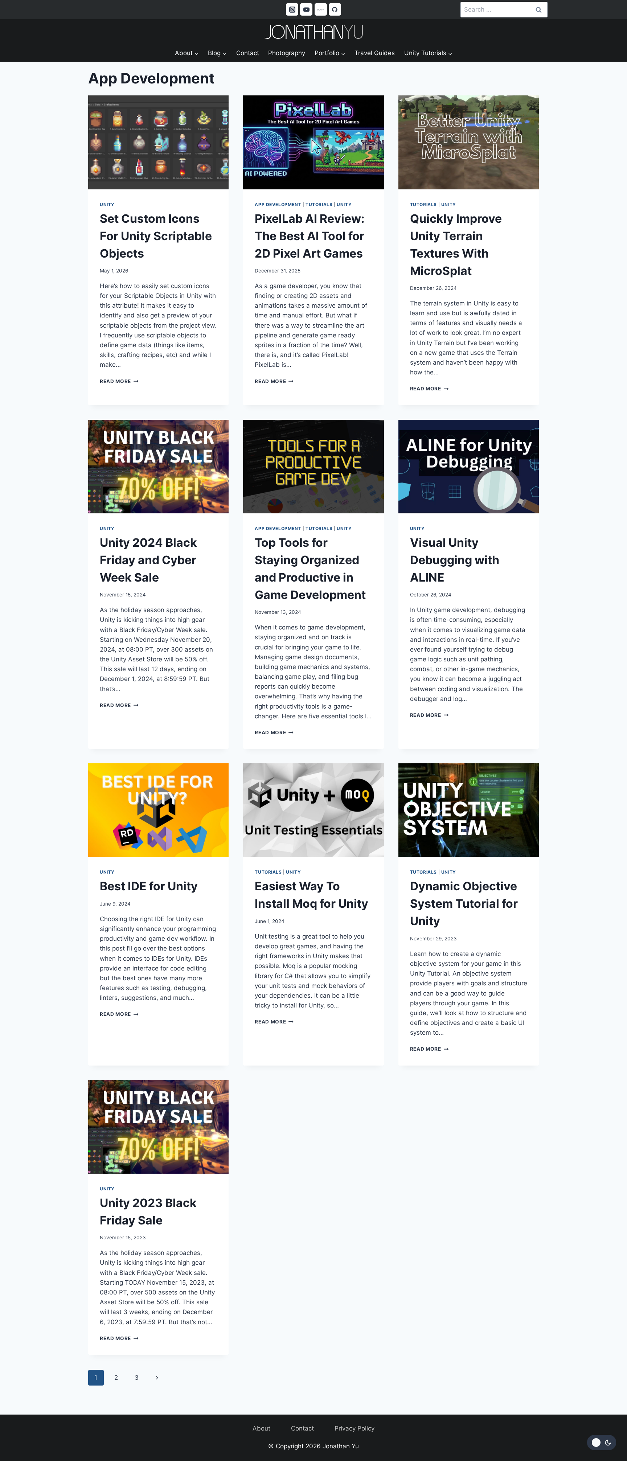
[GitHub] (335, 9)
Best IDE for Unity (149, 886)
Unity (107, 204)
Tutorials (319, 204)
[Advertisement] (313, 1134)
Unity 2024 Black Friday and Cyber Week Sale (148, 559)
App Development (278, 204)
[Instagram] (292, 9)
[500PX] (321, 9)
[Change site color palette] (601, 1442)
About (261, 1428)
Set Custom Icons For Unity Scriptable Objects (156, 236)
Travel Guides (375, 53)
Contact (247, 53)
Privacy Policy (354, 1428)
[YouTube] (306, 9)
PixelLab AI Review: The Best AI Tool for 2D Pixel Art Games (310, 236)
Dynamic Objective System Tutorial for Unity (464, 903)
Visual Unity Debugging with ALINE (454, 559)
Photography (286, 53)
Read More (119, 381)
